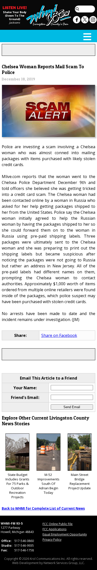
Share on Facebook (59, 335)
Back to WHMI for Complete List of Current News (43, 508)
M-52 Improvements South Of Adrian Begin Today (48, 483)
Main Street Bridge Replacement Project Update (79, 481)
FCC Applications (54, 529)
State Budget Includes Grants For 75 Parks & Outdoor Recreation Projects (17, 485)
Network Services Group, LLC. (64, 563)
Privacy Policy (52, 539)
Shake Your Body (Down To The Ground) (14, 15)
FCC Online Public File (58, 524)
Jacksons (14, 22)
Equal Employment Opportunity (65, 534)
